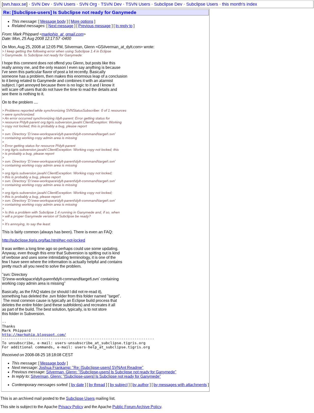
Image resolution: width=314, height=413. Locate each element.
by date (77, 385)
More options (82, 21)
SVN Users (64, 4)
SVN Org (88, 4)
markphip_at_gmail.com (62, 34)
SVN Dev (40, 4)
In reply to (124, 26)
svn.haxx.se (14, 4)
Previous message (94, 26)
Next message (60, 26)
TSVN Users (138, 4)
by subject (119, 385)
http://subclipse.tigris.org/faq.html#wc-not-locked (43, 240)
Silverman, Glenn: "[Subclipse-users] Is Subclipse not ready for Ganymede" (111, 372)
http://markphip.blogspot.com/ (34, 334)
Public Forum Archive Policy (136, 407)
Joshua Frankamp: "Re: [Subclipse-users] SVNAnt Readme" (91, 368)
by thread (97, 385)
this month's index (239, 4)
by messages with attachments (180, 385)
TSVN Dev (111, 4)
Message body (53, 21)
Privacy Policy (70, 407)
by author (140, 385)
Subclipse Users (202, 4)
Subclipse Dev (168, 4)
